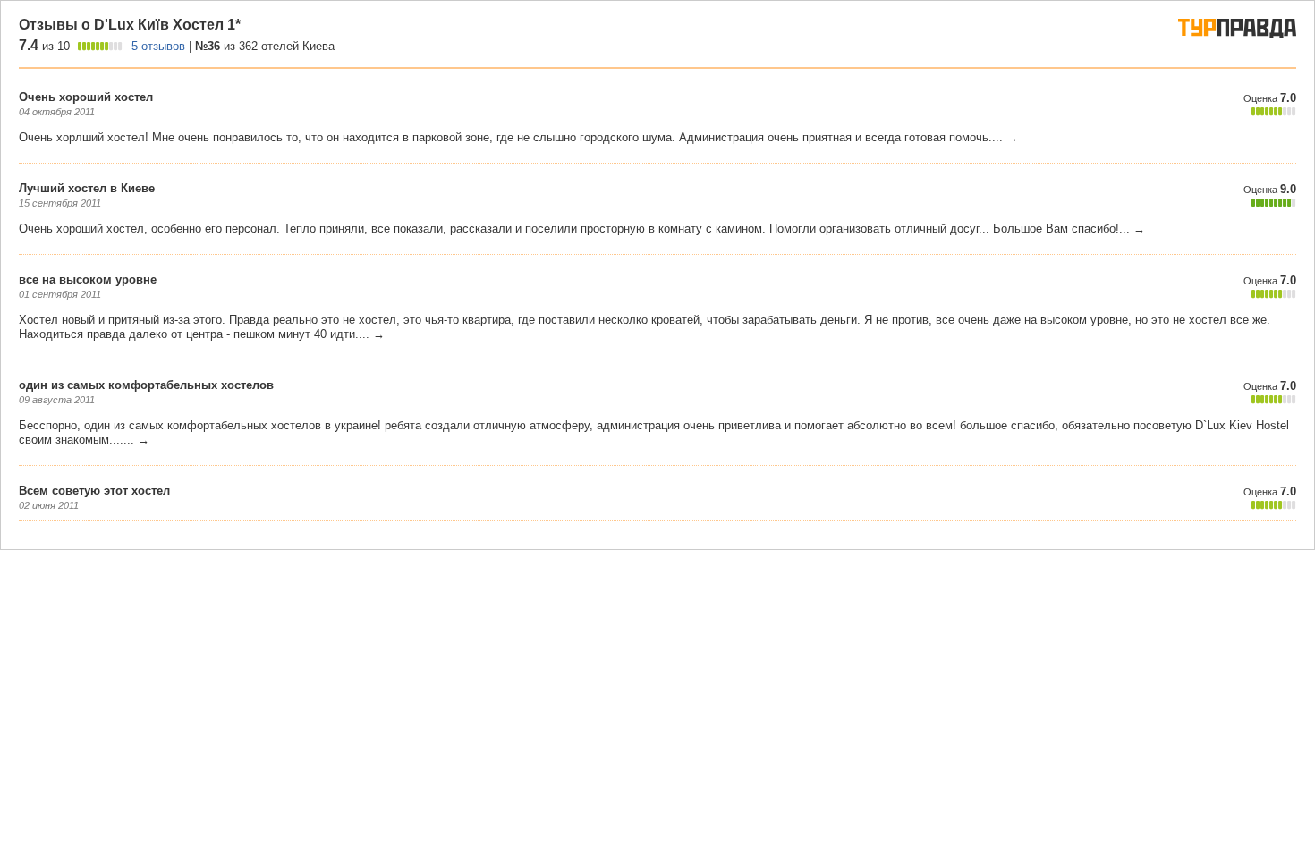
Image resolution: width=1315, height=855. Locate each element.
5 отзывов (158, 46)
